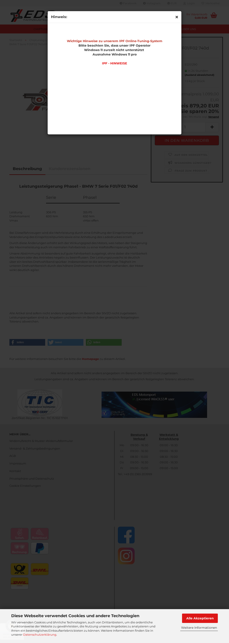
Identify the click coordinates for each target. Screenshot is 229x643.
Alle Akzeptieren (200, 618)
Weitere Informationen (199, 628)
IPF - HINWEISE (114, 63)
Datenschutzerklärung (39, 634)
